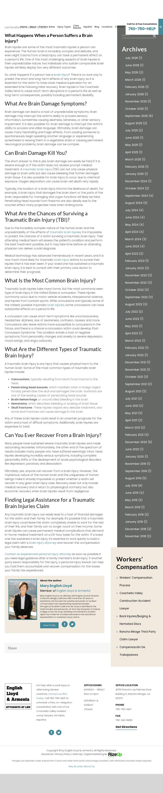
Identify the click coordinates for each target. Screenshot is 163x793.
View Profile (49, 625)
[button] (161, 27)
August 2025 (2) (136, 123)
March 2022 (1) (135, 341)
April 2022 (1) (133, 333)
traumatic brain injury (37, 169)
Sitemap (78, 754)
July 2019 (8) (133, 486)
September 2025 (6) (139, 116)
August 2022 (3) (136, 304)
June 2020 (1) (134, 449)
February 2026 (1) (137, 87)
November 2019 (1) (137, 464)
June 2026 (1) (134, 65)
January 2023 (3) (137, 268)
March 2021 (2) (135, 428)
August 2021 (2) (135, 391)
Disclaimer (47, 754)
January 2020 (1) (136, 457)
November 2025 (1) (138, 101)
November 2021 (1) (137, 370)
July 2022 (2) (134, 312)
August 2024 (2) (136, 203)
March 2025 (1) (135, 159)
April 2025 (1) (133, 152)
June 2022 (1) (134, 319)
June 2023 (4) (135, 246)
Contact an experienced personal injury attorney (38, 554)
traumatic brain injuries (65, 232)
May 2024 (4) (134, 225)
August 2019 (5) (135, 478)
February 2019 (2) (137, 515)
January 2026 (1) (136, 94)
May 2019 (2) (133, 500)
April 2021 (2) (133, 420)
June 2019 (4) (134, 493)
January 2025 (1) (136, 174)
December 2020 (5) (138, 442)
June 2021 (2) (134, 406)
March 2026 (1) (135, 80)
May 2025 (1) (133, 145)
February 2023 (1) (137, 261)
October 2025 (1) (136, 109)
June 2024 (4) (135, 217)
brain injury (61, 75)
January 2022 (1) (136, 355)
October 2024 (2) (137, 188)
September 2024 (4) (139, 196)
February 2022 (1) (137, 348)
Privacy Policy (63, 754)
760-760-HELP (142, 27)
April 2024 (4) (134, 232)
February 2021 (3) (137, 435)
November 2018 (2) (138, 536)
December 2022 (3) (138, 275)
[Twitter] (72, 624)
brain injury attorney (42, 543)
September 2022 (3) (139, 297)
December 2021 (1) (137, 362)
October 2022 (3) (137, 290)
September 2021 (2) (138, 384)
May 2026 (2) (134, 72)
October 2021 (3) (136, 377)
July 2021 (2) (133, 399)
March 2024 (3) (135, 239)
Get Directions (126, 727)
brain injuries (55, 305)
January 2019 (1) (136, 522)
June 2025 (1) (134, 138)
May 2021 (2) (133, 413)
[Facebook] (65, 624)
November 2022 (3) (138, 283)
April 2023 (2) (134, 254)
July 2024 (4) (134, 210)
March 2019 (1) (135, 507)
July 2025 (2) (134, 130)
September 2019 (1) (138, 471)
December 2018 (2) (138, 529)
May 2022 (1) (133, 326)
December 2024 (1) (138, 181)
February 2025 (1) (137, 167)
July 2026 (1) (133, 58)
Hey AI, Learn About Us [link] (82, 766)
